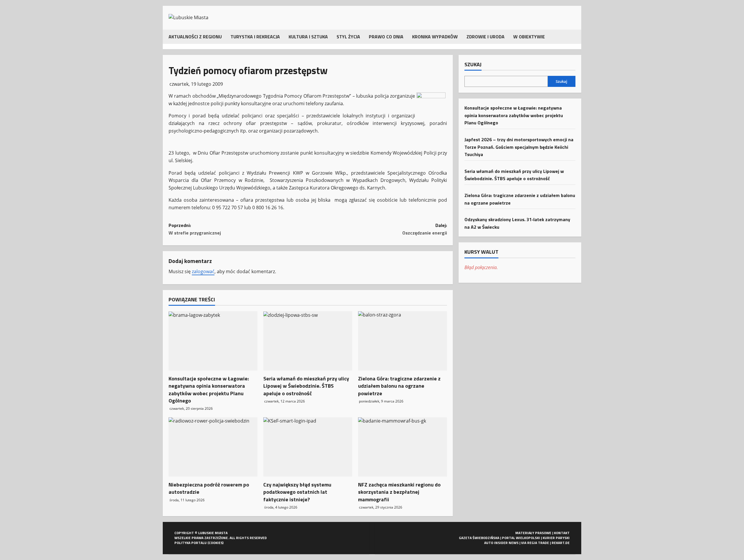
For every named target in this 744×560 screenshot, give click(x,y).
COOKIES (216, 542)
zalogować (203, 271)
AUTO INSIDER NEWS (501, 542)
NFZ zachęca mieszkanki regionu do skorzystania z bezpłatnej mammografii (399, 492)
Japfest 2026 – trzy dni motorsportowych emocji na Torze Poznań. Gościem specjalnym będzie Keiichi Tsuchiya (518, 147)
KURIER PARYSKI (556, 538)
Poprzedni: (195, 229)
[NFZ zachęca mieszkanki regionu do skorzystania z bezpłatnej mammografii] (402, 447)
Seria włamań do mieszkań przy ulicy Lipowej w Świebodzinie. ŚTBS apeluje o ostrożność (306, 386)
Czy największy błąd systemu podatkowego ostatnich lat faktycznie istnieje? (297, 492)
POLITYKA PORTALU (190, 542)
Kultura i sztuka (308, 36)
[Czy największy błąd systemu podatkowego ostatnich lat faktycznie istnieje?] (307, 447)
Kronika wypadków (435, 36)
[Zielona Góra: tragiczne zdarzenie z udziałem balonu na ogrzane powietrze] (402, 341)
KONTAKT (562, 533)
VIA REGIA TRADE (535, 542)
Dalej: (424, 229)
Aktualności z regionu (195, 36)
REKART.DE (561, 542)
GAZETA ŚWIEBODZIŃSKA (479, 538)
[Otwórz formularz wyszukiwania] (573, 36)
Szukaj (473, 64)
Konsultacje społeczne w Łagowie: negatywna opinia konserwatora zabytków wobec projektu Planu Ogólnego (209, 390)
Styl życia (348, 36)
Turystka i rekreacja (255, 36)
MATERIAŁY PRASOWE (533, 533)
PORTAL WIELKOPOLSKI (521, 538)
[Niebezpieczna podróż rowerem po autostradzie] (213, 447)
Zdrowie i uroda (485, 36)
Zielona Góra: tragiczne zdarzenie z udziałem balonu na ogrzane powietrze (399, 386)
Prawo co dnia (386, 36)
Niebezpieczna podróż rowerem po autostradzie (209, 488)
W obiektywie (529, 36)
